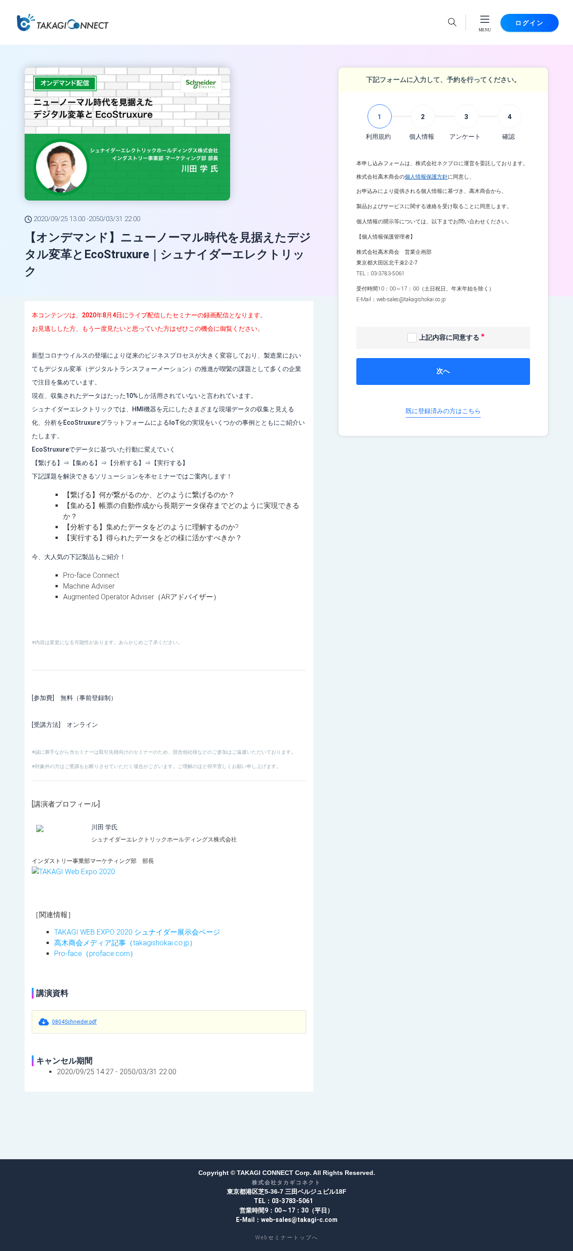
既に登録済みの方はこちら (443, 410)
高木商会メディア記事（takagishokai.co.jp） (125, 943)
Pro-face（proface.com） (95, 953)
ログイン (529, 22)
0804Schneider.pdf (74, 1022)
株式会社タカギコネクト (286, 1182)
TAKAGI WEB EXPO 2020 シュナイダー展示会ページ (137, 932)
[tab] (378, 123)
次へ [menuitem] (443, 371)
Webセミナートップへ (286, 1237)
